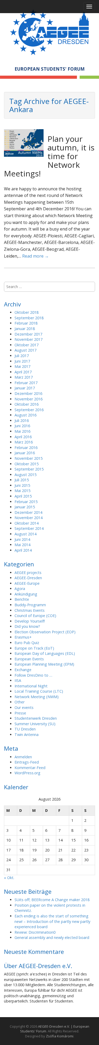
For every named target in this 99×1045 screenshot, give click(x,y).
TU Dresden (25, 729)
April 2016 (23, 436)
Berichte (22, 599)
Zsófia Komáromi (59, 1036)
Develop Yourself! (30, 621)
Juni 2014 (22, 539)
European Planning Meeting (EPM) (44, 664)
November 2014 (29, 517)
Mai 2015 (22, 490)
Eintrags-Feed (27, 762)
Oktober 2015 (27, 463)
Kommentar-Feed (30, 767)
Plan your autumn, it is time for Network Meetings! (49, 156)
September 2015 (29, 469)
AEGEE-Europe (27, 583)
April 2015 (23, 496)
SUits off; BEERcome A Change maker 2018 (52, 899)
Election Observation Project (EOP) (45, 631)
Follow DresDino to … (33, 675)
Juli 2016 (22, 420)
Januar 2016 (25, 452)
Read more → (35, 256)
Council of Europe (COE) (35, 615)
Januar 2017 (25, 387)
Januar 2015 (25, 506)
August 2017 (25, 350)
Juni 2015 (22, 485)
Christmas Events (30, 610)
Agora (20, 588)
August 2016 (25, 414)
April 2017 (23, 371)
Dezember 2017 (28, 334)
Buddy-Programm (30, 604)
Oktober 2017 (27, 344)
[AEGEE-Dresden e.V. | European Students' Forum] (49, 31)
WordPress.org (27, 772)
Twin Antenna (27, 734)
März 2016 (24, 442)
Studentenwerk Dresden (36, 718)
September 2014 (29, 528)
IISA (18, 680)
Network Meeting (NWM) (37, 696)
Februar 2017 (26, 382)
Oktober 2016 (27, 404)
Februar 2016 (26, 447)
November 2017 (29, 339)
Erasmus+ (23, 637)
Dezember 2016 (28, 393)
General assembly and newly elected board (52, 937)
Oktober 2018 (27, 312)
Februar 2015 (26, 501)
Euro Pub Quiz (27, 642)
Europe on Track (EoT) (34, 648)
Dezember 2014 (28, 512)
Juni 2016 (22, 425)
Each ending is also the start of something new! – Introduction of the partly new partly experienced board (52, 921)
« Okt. (9, 877)
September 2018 (29, 317)
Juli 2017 (22, 355)
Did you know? (27, 626)
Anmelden (23, 756)
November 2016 (29, 398)
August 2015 (25, 474)
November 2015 (29, 458)
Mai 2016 (22, 431)
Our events (24, 707)
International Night (31, 685)
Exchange (23, 669)
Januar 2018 (25, 328)
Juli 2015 (22, 479)
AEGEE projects (28, 572)
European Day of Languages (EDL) (45, 653)
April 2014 (23, 550)
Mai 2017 (22, 366)
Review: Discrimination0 (35, 932)
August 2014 (25, 533)
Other (20, 701)
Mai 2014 (22, 544)
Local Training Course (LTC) (39, 691)
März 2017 (24, 377)
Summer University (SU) (35, 723)
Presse (20, 712)
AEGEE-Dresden (28, 577)
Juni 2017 (22, 361)
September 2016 (29, 409)
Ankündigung (26, 594)
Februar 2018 (26, 323)
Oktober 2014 (27, 523)
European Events (29, 658)
